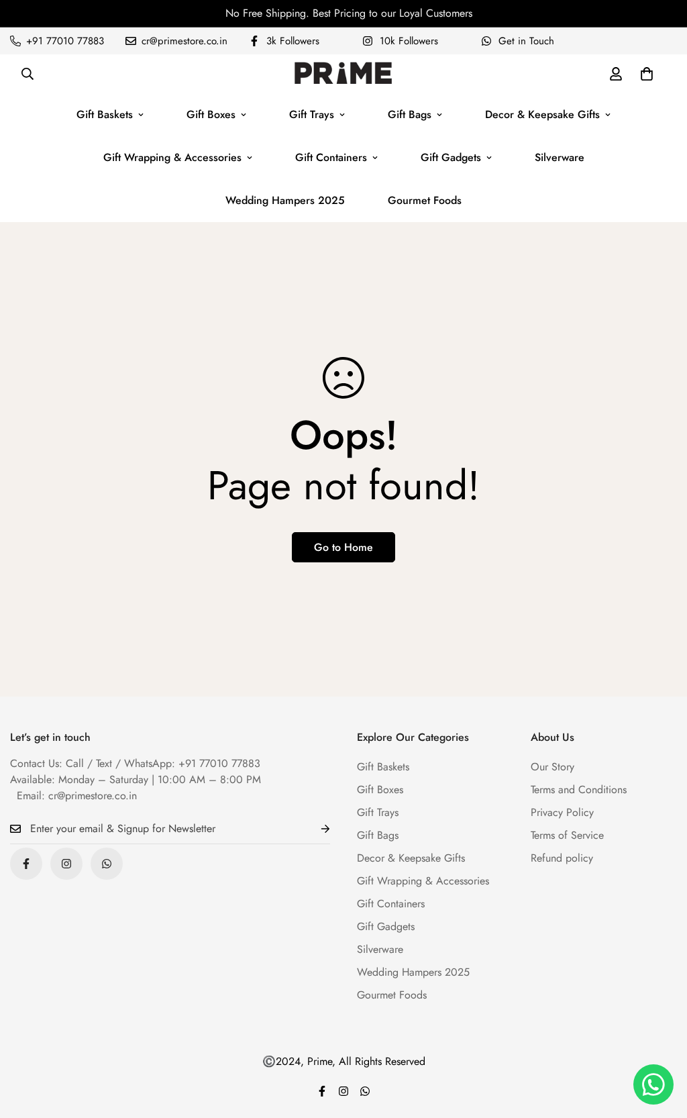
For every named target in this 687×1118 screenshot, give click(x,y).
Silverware (559, 157)
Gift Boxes (211, 114)
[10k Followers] (66, 864)
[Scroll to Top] (660, 1044)
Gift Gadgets (451, 157)
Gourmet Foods (425, 200)
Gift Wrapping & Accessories (172, 157)
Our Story (552, 766)
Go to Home (343, 547)
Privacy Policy (562, 812)
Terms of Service (567, 835)
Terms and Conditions (579, 789)
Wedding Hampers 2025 (285, 200)
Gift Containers (331, 157)
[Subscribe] (314, 829)
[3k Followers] (26, 864)
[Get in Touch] (107, 864)
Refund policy (562, 858)
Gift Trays (311, 114)
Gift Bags (409, 114)
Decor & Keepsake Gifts (542, 114)
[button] (646, 73)
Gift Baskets (104, 114)
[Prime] (343, 74)
